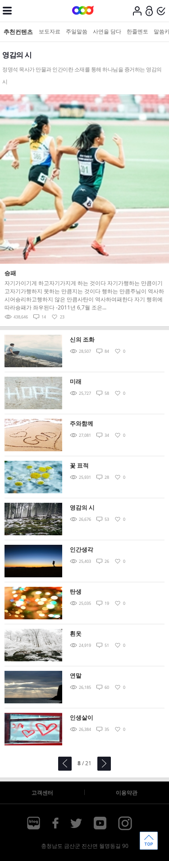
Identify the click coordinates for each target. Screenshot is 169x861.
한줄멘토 (137, 31)
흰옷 (76, 633)
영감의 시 (82, 507)
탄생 (76, 591)
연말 (76, 675)
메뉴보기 (7, 10)
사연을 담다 (107, 31)
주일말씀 (76, 31)
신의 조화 (82, 339)
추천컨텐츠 (18, 32)
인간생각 (81, 549)
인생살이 (81, 717)
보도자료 (49, 31)
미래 (76, 381)
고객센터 (42, 792)
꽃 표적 (79, 465)
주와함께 (81, 423)
